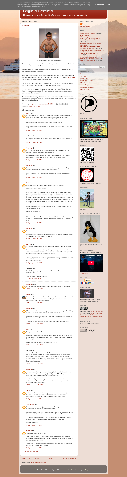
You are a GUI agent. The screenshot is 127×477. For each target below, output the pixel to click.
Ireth (27, 113)
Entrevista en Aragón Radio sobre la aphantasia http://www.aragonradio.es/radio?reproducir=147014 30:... (90, 46)
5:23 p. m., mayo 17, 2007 (34, 448)
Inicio (51, 459)
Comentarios (84, 273)
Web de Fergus (84, 85)
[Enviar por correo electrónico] (60, 104)
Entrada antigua (69, 459)
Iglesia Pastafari (85, 83)
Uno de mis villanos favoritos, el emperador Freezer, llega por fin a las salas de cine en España (91, 58)
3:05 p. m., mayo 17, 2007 (34, 425)
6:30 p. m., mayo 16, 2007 (34, 223)
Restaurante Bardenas (87, 87)
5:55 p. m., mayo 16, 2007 (34, 159)
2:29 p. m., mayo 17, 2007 (34, 399)
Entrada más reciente (30, 459)
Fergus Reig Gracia (96, 311)
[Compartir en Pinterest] (67, 104)
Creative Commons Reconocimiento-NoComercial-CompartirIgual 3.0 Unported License (91, 314)
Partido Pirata (84, 78)
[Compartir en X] (64, 104)
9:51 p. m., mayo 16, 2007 (34, 263)
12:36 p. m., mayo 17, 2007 (34, 385)
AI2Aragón (83, 76)
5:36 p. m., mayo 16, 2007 (34, 130)
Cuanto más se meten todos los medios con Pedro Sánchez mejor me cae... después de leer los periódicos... (92, 52)
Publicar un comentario (31, 451)
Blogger (87, 470)
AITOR (28, 244)
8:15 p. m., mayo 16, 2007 (34, 238)
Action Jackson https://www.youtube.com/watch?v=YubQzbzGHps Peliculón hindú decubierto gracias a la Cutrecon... (90, 38)
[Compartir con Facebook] (66, 104)
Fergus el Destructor (38, 11)
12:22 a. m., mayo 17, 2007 (34, 324)
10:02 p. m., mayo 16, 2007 (34, 278)
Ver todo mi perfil (85, 26)
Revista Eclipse (84, 89)
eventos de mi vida (34, 106)
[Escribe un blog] (62, 104)
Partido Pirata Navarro (86, 80)
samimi (28, 294)
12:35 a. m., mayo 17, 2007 (34, 345)
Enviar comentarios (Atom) (38, 462)
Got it (108, 5)
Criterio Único (71, 77)
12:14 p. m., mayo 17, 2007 (34, 364)
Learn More (99, 5)
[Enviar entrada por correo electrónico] (57, 104)
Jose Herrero (30, 404)
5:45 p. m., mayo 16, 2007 (34, 142)
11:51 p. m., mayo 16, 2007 (34, 303)
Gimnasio (25, 25)
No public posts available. (87, 33)
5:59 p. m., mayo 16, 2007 (34, 177)
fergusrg (29, 148)
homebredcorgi (67, 470)
